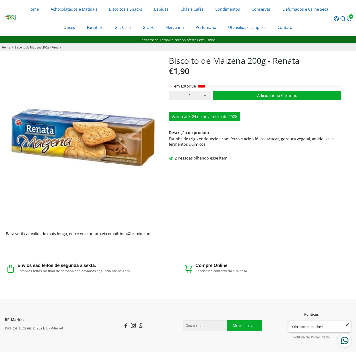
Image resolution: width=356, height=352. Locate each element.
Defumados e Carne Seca (305, 9)
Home (33, 9)
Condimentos (227, 9)
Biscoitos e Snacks (125, 9)
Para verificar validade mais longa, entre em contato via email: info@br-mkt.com (79, 233)
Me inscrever (244, 325)
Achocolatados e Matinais (74, 9)
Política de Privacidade (311, 337)
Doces (69, 27)
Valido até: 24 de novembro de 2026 (204, 116)
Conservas (261, 9)
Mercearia (174, 27)
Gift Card (123, 27)
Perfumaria (206, 27)
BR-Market (54, 328)
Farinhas (95, 27)
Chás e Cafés (191, 9)
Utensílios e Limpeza (247, 27)
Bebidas (161, 9)
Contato (285, 27)
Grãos (148, 27)
